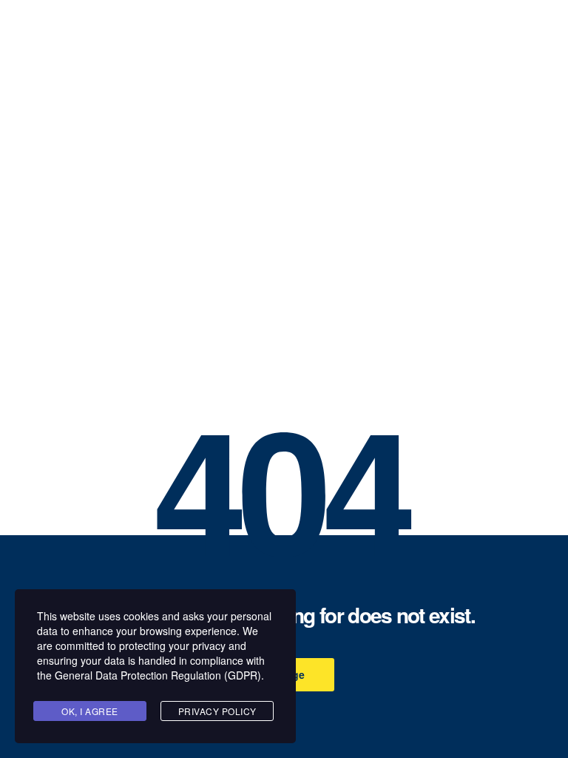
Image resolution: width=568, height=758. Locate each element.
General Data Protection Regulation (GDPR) (158, 675)
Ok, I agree (89, 711)
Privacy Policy (217, 711)
